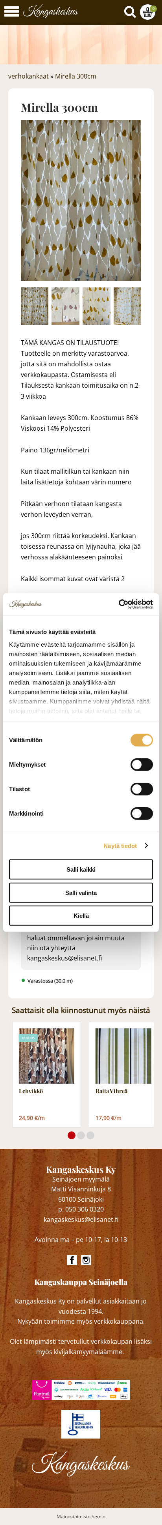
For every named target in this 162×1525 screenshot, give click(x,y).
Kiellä (81, 915)
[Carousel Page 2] (81, 1135)
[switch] (142, 764)
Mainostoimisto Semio (81, 1516)
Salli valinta (81, 892)
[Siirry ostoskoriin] (148, 12)
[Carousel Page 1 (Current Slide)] (71, 1135)
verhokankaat (28, 76)
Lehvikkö (31, 1091)
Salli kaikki (81, 869)
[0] (148, 12)
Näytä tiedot (120, 845)
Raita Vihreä (111, 1091)
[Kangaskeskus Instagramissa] (86, 1260)
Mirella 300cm (75, 76)
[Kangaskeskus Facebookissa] (72, 1260)
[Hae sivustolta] (132, 10)
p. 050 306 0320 (81, 1209)
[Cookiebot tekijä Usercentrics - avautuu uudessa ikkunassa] (118, 604)
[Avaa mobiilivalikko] (11, 12)
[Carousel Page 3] (90, 1135)
